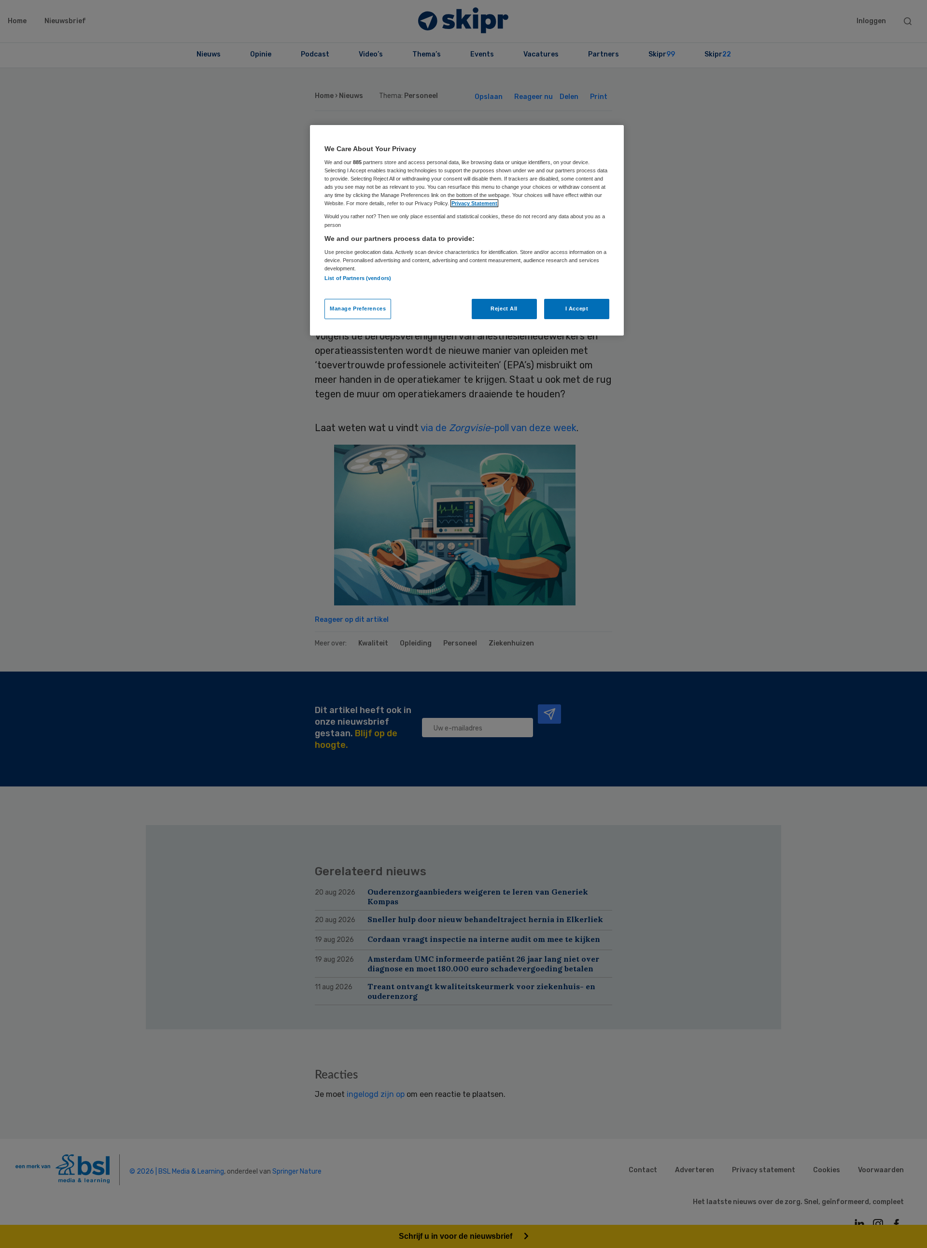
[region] (467, 230)
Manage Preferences (358, 308)
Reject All (504, 308)
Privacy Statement (474, 203)
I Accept (577, 308)
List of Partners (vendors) (357, 278)
